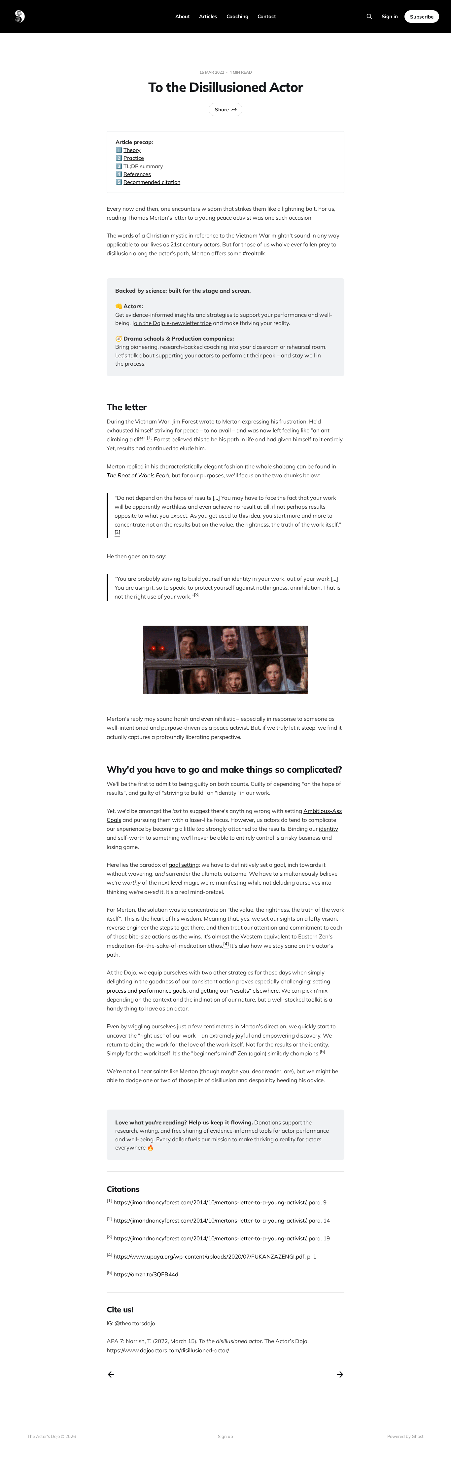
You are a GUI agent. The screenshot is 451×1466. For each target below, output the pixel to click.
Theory (132, 150)
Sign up (225, 1436)
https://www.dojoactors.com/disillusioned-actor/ (168, 1350)
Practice (133, 158)
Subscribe (422, 17)
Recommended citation (151, 182)
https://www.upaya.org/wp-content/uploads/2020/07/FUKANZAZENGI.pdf (209, 1256)
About (182, 16)
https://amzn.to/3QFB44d (146, 1274)
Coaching (237, 16)
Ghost (418, 1436)
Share (222, 109)
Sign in (390, 16)
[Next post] (340, 1374)
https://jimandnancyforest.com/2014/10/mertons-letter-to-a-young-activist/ (210, 1202)
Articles (208, 16)
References (137, 174)
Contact (267, 16)
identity (328, 828)
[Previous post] (111, 1374)
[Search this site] (369, 16)
